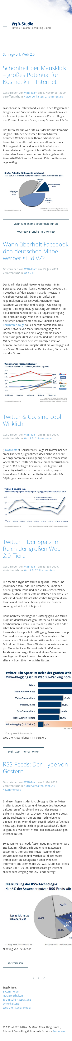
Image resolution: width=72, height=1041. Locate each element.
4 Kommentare (12, 789)
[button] (5, 28)
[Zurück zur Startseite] (36, 28)
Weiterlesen (15, 963)
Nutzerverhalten (34, 96)
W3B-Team (30, 92)
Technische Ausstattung (17, 999)
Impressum (60, 1031)
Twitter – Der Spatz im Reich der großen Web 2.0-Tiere (32, 548)
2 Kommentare (54, 96)
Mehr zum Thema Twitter (23, 751)
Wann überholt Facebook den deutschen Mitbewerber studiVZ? (36, 251)
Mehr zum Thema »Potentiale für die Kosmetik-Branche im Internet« (36, 227)
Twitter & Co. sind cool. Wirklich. (33, 420)
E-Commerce (11, 991)
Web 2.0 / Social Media (17, 1007)
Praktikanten (11, 450)
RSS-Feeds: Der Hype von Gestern (35, 767)
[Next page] (44, 978)
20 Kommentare (45, 570)
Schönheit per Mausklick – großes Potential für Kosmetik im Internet (34, 75)
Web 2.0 (29, 273)
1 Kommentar (43, 438)
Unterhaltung (11, 1003)
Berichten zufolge (13, 325)
